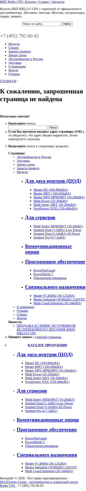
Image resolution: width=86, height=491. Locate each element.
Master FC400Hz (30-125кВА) (54, 295)
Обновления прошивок (50, 278)
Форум (13, 70)
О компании (17, 66)
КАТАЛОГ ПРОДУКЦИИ (47, 345)
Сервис (13, 47)
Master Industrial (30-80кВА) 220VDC (59, 299)
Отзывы (14, 74)
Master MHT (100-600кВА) (52, 193)
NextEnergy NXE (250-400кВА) (55, 208)
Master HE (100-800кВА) (50, 189)
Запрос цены (17, 55)
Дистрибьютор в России (25, 59)
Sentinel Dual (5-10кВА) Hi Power (56, 233)
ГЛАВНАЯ (8, 81)
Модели (14, 44)
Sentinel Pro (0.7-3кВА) (49, 237)
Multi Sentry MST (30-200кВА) (54, 204)
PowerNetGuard (44, 270)
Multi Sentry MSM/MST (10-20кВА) (58, 226)
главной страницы (48, 337)
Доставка (15, 62)
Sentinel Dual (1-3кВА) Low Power (57, 230)
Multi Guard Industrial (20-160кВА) (57, 303)
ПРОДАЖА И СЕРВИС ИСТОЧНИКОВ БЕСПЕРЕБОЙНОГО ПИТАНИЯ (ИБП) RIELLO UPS (46, 329)
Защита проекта (19, 51)
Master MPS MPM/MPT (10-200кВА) (59, 197)
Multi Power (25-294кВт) (50, 201)
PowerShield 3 (43, 274)
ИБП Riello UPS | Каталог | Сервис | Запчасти (32, 2)
